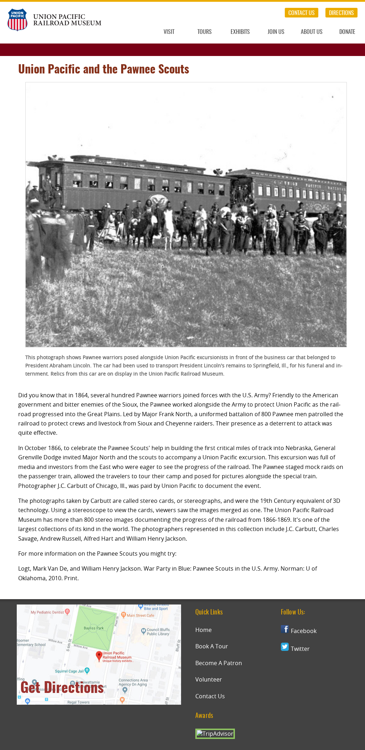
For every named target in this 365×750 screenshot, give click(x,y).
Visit (169, 32)
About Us (312, 32)
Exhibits (240, 32)
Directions (341, 13)
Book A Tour (211, 646)
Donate (347, 32)
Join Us (276, 32)
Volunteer (208, 679)
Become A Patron (218, 663)
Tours (204, 32)
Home (203, 630)
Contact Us (301, 13)
